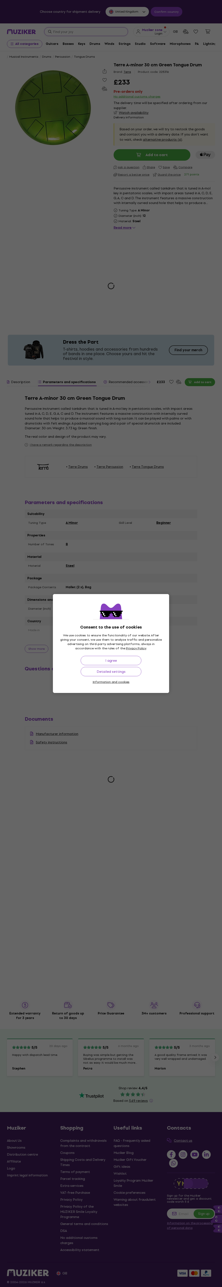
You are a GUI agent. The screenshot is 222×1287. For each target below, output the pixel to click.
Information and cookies (111, 682)
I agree (111, 660)
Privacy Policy (136, 648)
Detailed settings (111, 671)
